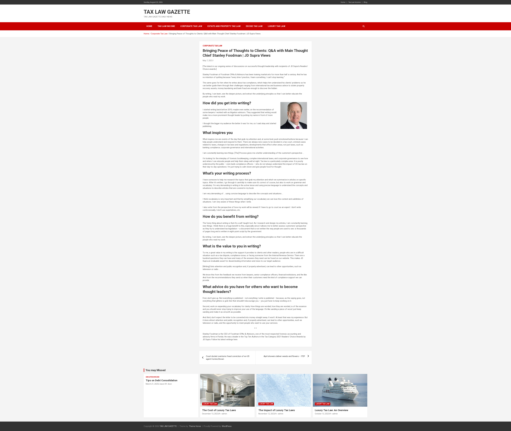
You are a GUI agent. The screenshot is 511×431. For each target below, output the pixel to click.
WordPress (227, 426)
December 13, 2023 (210, 414)
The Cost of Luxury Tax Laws (219, 410)
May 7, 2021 (208, 60)
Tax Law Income (354, 2)
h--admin (223, 414)
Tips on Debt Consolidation (162, 380)
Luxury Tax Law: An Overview (331, 410)
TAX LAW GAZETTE (167, 12)
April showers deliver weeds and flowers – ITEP (284, 356)
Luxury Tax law (276, 26)
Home (343, 2)
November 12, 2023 (266, 414)
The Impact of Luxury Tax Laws (276, 410)
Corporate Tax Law (191, 26)
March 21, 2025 (152, 384)
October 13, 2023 (322, 414)
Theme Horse (195, 426)
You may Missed (156, 370)
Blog (365, 2)
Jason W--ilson (165, 384)
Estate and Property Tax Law (224, 26)
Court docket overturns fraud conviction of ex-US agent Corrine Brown (227, 357)
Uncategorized (152, 377)
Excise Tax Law (254, 26)
